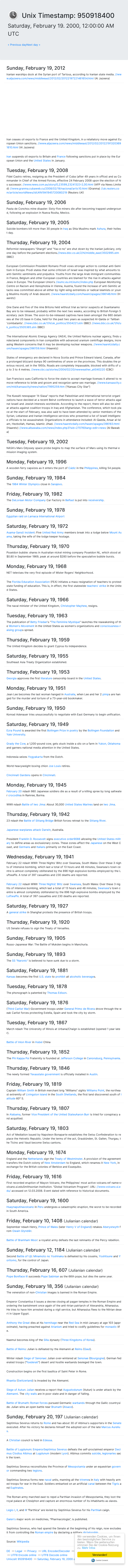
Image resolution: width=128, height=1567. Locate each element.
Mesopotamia (76, 1466)
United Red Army (53, 532)
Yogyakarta (35, 756)
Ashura (101, 228)
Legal (18, 1551)
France (61, 156)
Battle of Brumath (17, 1403)
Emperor (38, 1449)
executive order (64, 839)
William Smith (25, 1090)
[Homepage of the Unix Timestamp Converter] (15, 15)
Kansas (10, 976)
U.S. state (45, 976)
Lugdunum (42, 1453)
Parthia (95, 1510)
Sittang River (98, 820)
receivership (96, 500)
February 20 (14, 791)
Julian (30, 1389)
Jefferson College (71, 1058)
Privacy (32, 1551)
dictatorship (90, 1532)
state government (49, 1074)
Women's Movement (21, 626)
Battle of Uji (24, 1256)
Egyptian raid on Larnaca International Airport (35, 516)
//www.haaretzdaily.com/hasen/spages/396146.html (83, 294)
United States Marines (79, 804)
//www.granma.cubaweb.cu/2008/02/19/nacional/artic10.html (49, 188)
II (17, 1510)
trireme (84, 1479)
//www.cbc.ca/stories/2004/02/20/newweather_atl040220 (68, 369)
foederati (32, 1362)
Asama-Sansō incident (20, 532)
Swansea (75, 884)
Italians (40, 847)
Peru (40, 1207)
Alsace (68, 1407)
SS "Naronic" (20, 960)
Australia (69, 694)
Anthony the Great (18, 1322)
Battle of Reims (16, 1349)
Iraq (65, 228)
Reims (78, 1349)
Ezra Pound (13, 730)
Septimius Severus (55, 1449)
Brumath (56, 1407)
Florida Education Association (31, 581)
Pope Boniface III (17, 1276)
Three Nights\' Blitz (50, 884)
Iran (8, 156)
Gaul (87, 1349)
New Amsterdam (55, 1162)
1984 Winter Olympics (26, 484)
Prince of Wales (48, 1227)
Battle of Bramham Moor (22, 1240)
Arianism (56, 1326)
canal (91, 1483)
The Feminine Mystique (65, 622)
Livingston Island (36, 1094)
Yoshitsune (105, 1256)
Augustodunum (72, 1389)
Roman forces (39, 1403)
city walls (31, 1393)
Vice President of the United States (53, 1114)
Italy (96, 1479)
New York (110, 1162)
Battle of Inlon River (18, 1042)
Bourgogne (97, 1358)
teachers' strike (96, 585)
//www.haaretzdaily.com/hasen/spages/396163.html (87, 423)
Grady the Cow (16, 743)
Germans (24, 847)
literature (46, 678)
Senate (117, 1423)
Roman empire (44, 1532)
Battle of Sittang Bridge (39, 820)
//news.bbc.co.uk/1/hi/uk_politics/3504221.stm (53, 323)
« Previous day (17, 44)
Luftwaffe (12, 896)
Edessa (47, 1440)
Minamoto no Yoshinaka (48, 1256)
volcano (29, 1207)
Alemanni (12, 1393)
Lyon (65, 1453)
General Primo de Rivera (79, 1008)
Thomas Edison (56, 992)
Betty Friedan (38, 622)
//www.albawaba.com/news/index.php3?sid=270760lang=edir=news (62, 427)
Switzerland (25, 1380)
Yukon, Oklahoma (109, 743)
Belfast (69, 500)
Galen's (11, 1519)
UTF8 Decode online (54, 1555)
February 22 (14, 884)
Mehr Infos (88, 1548)
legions (37, 1470)
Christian (41, 1292)
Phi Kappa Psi (20, 1058)
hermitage (50, 1322)
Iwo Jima (109, 804)
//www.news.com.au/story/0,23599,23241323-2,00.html (58, 184)
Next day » (33, 44)
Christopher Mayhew (74, 605)
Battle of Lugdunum (18, 1449)
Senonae (83, 1358)
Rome (47, 1423)
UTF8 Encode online (23, 1555)
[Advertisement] (64, 108)
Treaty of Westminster (68, 1158)
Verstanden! (99, 1555)
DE (8, 1551)
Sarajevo (56, 484)
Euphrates (16, 1487)
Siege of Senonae (35, 1358)
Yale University (15, 734)
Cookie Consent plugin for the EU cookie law (99, 1560)
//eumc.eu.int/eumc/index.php (74, 282)
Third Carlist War (18, 1008)
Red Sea (74, 1322)
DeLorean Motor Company (29, 500)
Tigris (115, 1483)
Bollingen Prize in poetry (62, 730)
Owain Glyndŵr (21, 1231)
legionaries (109, 1453)
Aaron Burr (82, 1114)
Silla (46, 1340)
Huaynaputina (15, 1207)
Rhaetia (11, 1380)
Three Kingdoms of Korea (78, 1340)
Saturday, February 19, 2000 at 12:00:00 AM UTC (68, 1559)
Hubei (38, 1042)
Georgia (11, 678)
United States (42, 160)
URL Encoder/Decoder (56, 1551)
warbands (78, 1403)
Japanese (96, 843)
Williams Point (95, 1090)
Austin (93, 1074)
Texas (34, 1074)
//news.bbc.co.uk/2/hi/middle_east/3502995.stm (88, 252)
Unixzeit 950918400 (19, 1559)
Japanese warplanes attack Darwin (28, 829)
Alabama (15, 1114)
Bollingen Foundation (101, 730)
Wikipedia (23, 1541)
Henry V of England (78, 1227)
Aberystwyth (111, 1227)
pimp (105, 694)
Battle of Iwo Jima (33, 804)
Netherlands (35, 1158)
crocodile (14, 795)
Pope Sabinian (50, 1276)
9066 (77, 839)
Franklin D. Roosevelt (32, 839)
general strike (17, 912)
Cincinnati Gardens (18, 775)
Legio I (10, 1510)
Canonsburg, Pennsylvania (103, 1058)
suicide (96, 1453)
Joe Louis (55, 766)
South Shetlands (66, 1094)
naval (48, 1479)
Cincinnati (49, 775)
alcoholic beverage (82, 976)
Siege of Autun (15, 1389)
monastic (111, 1326)
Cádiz (72, 468)
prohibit (60, 976)
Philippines (91, 468)
